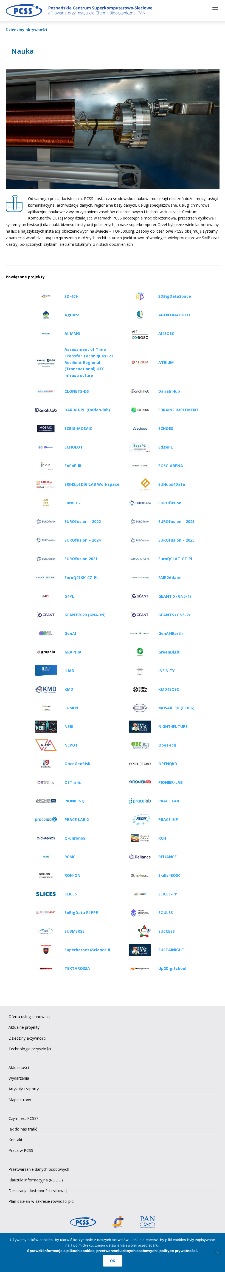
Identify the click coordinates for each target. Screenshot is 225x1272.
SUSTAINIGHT (171, 949)
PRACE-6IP (168, 819)
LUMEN (71, 707)
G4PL (69, 596)
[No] (217, 1252)
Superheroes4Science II (87, 949)
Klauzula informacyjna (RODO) (36, 1180)
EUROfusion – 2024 (82, 540)
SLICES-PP (167, 894)
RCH (162, 838)
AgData (72, 314)
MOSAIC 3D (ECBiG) (176, 707)
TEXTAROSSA (77, 968)
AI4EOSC (166, 333)
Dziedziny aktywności (26, 29)
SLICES (70, 894)
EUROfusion (169, 502)
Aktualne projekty (24, 1027)
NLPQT (71, 745)
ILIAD (69, 670)
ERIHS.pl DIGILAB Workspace (91, 484)
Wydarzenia (19, 1078)
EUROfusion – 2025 (176, 540)
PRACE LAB (168, 800)
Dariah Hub (169, 391)
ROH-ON (72, 875)
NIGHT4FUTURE (173, 726)
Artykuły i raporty (24, 1088)
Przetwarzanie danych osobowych (39, 1169)
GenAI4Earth (170, 633)
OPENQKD (167, 763)
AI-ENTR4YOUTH (174, 314)
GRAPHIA (72, 652)
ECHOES (165, 428)
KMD (68, 689)
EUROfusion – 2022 (82, 521)
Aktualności (19, 1067)
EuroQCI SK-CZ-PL (81, 577)
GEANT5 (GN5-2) (174, 614)
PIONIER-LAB (170, 782)
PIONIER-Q (74, 800)
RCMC (69, 856)
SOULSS (165, 912)
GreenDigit (169, 652)
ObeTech (167, 745)
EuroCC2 (72, 502)
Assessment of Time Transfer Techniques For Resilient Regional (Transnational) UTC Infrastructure (88, 362)
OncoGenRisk (77, 763)
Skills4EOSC (169, 875)
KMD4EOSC (168, 689)
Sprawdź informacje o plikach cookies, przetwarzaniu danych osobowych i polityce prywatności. (112, 1250)
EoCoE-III (72, 465)
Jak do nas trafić (23, 1129)
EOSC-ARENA (170, 465)
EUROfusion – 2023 (176, 521)
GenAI (70, 633)
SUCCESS (166, 931)
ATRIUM (166, 362)
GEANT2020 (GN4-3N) (85, 614)
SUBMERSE (74, 931)
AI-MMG (72, 333)
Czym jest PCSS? (23, 1118)
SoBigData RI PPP (81, 912)
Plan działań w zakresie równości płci (41, 1201)
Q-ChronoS (74, 838)
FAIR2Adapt (169, 577)
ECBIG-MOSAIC (78, 428)
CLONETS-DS (76, 391)
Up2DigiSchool (172, 968)
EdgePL (165, 447)
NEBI (68, 726)
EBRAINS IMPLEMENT (178, 409)
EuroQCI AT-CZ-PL (175, 558)
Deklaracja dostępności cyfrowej (38, 1190)
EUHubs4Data (171, 484)
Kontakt (15, 1139)
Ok (112, 1261)
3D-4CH (71, 296)
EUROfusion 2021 (80, 558)
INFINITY (166, 670)
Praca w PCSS (21, 1150)
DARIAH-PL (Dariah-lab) (87, 409)
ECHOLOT (73, 447)
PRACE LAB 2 (76, 819)
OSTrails (72, 782)
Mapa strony (20, 1099)
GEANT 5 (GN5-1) (174, 596)
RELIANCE (167, 856)
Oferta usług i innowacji (29, 1016)
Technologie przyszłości (30, 1048)
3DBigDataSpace (174, 296)
